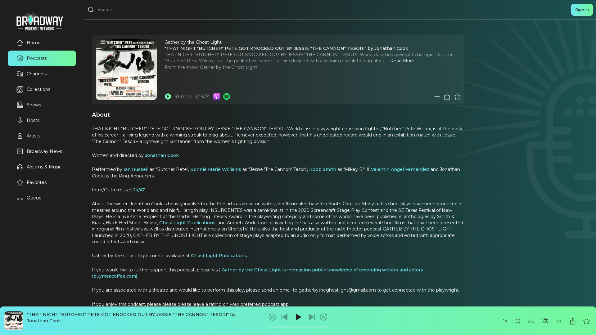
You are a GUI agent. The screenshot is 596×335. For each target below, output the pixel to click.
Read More (402, 61)
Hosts (33, 120)
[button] (517, 321)
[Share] (572, 321)
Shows (34, 105)
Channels (37, 74)
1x (505, 321)
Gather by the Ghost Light (228, 67)
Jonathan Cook (162, 155)
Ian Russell (136, 169)
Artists (33, 136)
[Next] (311, 317)
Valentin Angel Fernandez (400, 169)
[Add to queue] (531, 321)
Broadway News (44, 151)
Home (34, 43)
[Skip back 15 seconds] (272, 317)
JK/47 (139, 190)
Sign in (582, 9)
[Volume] (517, 321)
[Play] (298, 317)
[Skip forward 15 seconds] (323, 317)
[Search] (91, 9)
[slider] (298, 327)
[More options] (558, 321)
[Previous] (284, 317)
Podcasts (37, 58)
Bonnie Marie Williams (215, 169)
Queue (34, 198)
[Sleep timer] (545, 321)
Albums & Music (44, 167)
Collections (38, 89)
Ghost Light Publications (187, 223)
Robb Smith (322, 169)
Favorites (37, 182)
